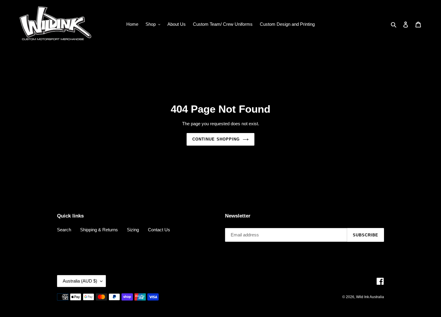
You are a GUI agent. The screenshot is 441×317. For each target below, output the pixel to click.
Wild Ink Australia (370, 297)
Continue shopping (216, 139)
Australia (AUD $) (80, 280)
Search (64, 229)
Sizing (133, 229)
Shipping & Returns (99, 229)
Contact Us (159, 229)
